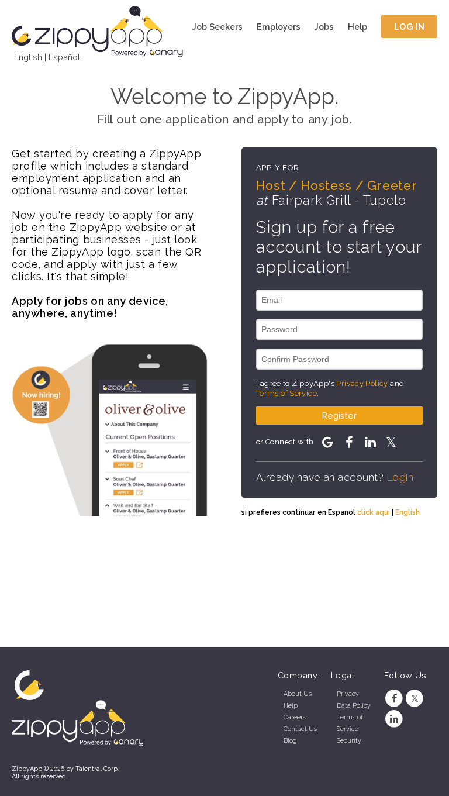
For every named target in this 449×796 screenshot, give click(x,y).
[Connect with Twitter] (391, 442)
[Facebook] (394, 698)
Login (400, 477)
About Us (298, 694)
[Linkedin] (394, 719)
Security (349, 741)
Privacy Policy (362, 383)
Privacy (348, 694)
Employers (279, 27)
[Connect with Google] (327, 442)
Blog (290, 741)
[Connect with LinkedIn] (370, 442)
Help (357, 27)
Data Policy (354, 705)
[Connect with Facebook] (348, 442)
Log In (409, 27)
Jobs (324, 27)
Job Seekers (217, 27)
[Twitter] (415, 698)
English (28, 57)
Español (64, 57)
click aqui (373, 512)
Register (339, 416)
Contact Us (300, 729)
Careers (295, 717)
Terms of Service (286, 393)
